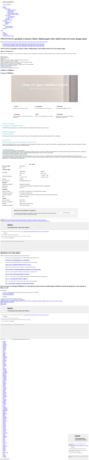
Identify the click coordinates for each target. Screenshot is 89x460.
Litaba (4, 25)
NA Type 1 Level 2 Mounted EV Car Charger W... (17, 260)
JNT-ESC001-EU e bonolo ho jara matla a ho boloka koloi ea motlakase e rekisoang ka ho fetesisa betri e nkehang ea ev (27, 220)
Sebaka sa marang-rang (14, 299)
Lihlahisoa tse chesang (4, 299)
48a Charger (24, 300)
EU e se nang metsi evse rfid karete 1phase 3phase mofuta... (20, 283)
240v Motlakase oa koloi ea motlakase (7, 300)
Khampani (5, 20)
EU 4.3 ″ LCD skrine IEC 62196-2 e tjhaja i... (16, 278)
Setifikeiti (7, 23)
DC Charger (7, 15)
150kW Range (10, 17)
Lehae (4, 6)
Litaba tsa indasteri (8, 26)
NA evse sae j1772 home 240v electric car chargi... (17, 274)
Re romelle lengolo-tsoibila (5, 67)
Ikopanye (4, 28)
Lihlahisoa (5, 7)
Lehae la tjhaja (10, 12)
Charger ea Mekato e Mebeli (13, 14)
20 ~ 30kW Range (11, 16)
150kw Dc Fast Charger (51, 300)
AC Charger (7, 8)
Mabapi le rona (8, 21)
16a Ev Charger (19, 300)
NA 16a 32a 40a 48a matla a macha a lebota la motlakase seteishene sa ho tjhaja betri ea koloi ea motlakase (25, 219)
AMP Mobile (22, 299)
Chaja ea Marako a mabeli (13, 13)
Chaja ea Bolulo (11, 11)
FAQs (6, 24)
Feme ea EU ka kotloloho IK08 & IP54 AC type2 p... (18, 264)
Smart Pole (7, 18)
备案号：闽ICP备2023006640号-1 (7, 302)
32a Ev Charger (59, 300)
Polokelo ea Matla (8, 19)
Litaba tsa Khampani (9, 27)
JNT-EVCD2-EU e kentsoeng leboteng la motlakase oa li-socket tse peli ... (23, 269)
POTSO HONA (3, 290)
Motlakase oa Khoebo (12, 9)
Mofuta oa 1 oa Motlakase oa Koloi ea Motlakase (36, 300)
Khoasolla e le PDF (15, 67)
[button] (66, 212)
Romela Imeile (3, 304)
